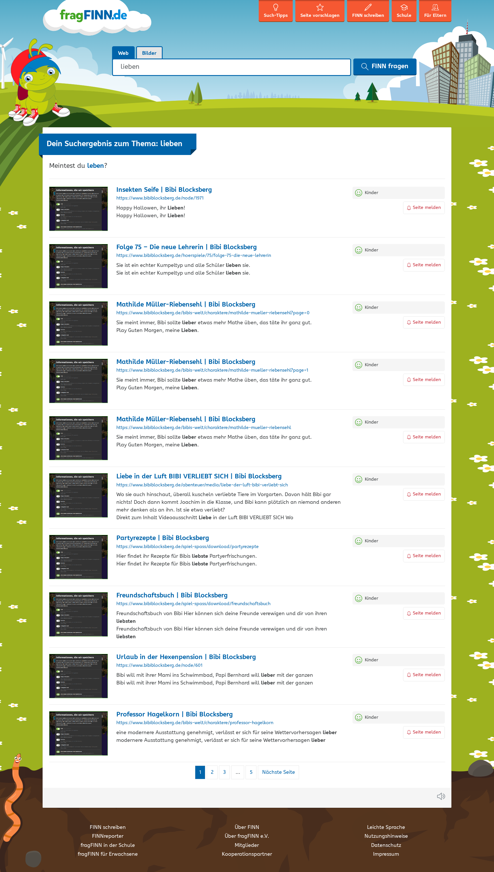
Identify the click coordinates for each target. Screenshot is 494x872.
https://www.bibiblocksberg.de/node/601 (159, 665)
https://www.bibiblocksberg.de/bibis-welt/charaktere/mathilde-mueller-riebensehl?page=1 (212, 370)
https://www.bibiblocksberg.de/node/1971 (160, 198)
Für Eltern (435, 15)
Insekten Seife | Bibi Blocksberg (164, 190)
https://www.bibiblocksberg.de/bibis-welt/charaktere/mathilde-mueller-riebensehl (203, 427)
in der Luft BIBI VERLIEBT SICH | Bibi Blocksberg (199, 477)
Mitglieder (247, 845)
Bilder (149, 53)
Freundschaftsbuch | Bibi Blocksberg (172, 596)
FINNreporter (108, 836)
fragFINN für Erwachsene (108, 854)
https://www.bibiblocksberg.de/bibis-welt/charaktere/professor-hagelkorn (194, 723)
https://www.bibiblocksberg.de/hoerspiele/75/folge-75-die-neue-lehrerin (193, 255)
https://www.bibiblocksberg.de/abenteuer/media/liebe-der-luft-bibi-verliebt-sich (202, 485)
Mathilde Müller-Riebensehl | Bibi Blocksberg (185, 305)
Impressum (386, 854)
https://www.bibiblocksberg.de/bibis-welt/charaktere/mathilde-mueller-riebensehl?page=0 (213, 313)
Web (123, 53)
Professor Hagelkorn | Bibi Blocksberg (174, 715)
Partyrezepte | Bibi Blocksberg (162, 538)
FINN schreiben (108, 827)
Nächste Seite (278, 772)
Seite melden (427, 207)
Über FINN (247, 827)
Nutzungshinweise (386, 836)
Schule (404, 15)
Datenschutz (386, 845)
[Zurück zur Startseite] (98, 23)
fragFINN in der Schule (108, 845)
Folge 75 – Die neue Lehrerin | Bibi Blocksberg (186, 247)
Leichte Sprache (386, 827)
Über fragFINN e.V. (247, 836)
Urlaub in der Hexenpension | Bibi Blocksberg (186, 657)
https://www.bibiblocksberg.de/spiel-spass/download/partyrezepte (187, 546)
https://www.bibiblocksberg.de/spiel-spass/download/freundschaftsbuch (193, 604)
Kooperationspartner (247, 854)
